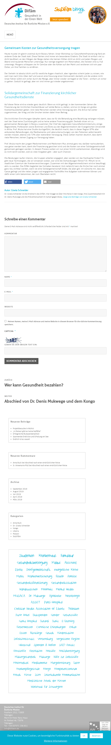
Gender (55, 615)
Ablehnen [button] (96, 736)
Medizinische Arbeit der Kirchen (46, 681)
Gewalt (50, 633)
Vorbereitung (45, 639)
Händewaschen (28, 589)
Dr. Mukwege (37, 596)
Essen (23, 633)
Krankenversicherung (40, 576)
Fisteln (60, 576)
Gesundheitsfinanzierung (32, 582)
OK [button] (84, 736)
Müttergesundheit (25, 657)
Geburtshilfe (70, 615)
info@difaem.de (11, 728)
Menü (10, 34)
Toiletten (73, 608)
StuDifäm (17, 536)
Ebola (18, 569)
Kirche (27, 675)
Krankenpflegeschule (28, 669)
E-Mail (8, 291)
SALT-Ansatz (67, 645)
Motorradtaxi (20, 663)
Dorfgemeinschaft (38, 569)
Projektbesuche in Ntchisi (23, 428)
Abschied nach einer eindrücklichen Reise (42, 463)
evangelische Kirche (66, 569)
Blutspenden (40, 615)
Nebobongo (72, 596)
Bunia (55, 621)
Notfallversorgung (69, 651)
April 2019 (17, 497)
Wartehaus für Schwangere (47, 687)
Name (8, 276)
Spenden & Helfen (45, 645)
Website (8, 307)
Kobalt (17, 675)
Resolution (35, 651)
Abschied (70, 562)
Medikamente (39, 663)
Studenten (26, 556)
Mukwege (44, 657)
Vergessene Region (68, 639)
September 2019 (20, 489)
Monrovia (46, 589)
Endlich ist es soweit (21, 439)
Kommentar (10, 233)
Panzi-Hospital (53, 602)
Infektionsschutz (24, 639)
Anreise (72, 576)
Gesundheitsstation (63, 582)
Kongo (15, 528)
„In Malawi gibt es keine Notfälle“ (27, 431)
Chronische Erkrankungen (51, 627)
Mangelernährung (60, 663)
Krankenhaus (47, 556)
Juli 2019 (17, 494)
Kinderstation (65, 633)
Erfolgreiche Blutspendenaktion (26, 434)
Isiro (38, 675)
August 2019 (18, 491)
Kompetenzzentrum (65, 669)
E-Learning (68, 621)
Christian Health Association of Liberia (39, 608)
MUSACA (19, 596)
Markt (20, 576)
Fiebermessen (25, 627)
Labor (77, 663)
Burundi (44, 621)
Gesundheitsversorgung (32, 562)
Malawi (16, 534)
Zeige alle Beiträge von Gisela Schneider (80, 197)
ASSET (35, 602)
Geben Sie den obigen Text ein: (20, 345)
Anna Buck (17, 463)
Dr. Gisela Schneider (21, 526)
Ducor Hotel (22, 615)
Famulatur (67, 556)
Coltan (72, 627)
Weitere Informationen (55, 741)
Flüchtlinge (36, 633)
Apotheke (55, 596)
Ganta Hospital (28, 621)
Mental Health (65, 589)
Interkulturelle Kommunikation (62, 675)
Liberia (16, 531)
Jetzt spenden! (60, 19)
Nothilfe (51, 651)
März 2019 (17, 500)
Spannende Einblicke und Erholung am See (30, 437)
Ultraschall (24, 645)
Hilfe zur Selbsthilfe (66, 657)
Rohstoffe (20, 651)
